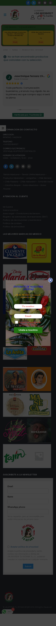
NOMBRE (28, 302)
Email (28, 311)
